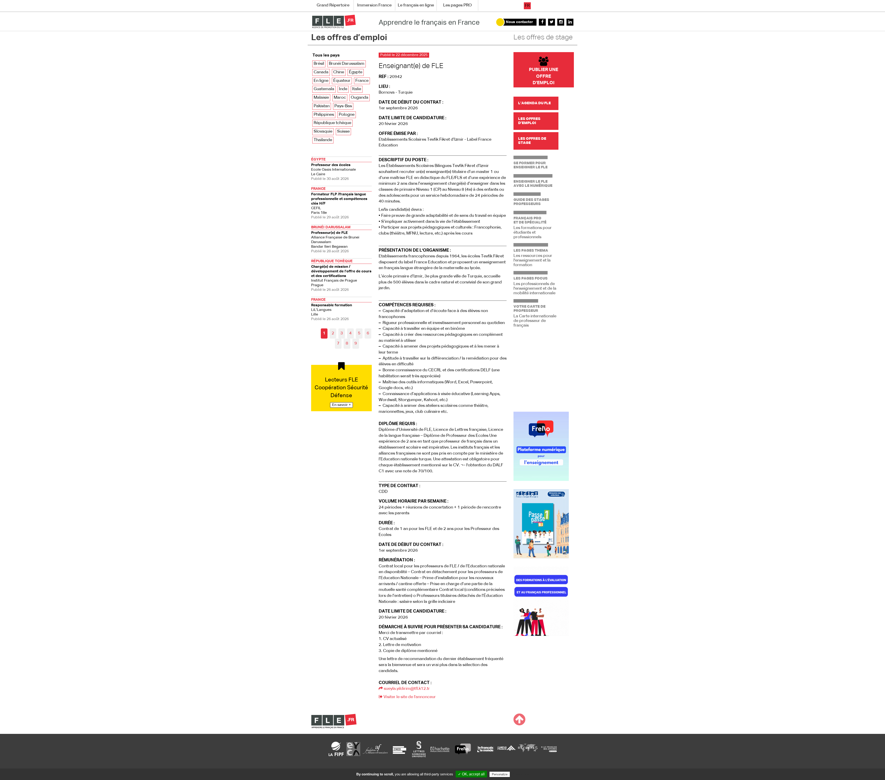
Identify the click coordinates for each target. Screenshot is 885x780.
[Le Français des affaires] (549, 749)
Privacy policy (522, 774)
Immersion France (374, 5)
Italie (356, 89)
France (362, 81)
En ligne (321, 81)
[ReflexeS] (528, 749)
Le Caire (333, 169)
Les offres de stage (543, 37)
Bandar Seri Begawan (335, 239)
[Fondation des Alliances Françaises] (375, 749)
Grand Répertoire (333, 5)
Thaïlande (323, 140)
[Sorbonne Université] (419, 749)
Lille (331, 309)
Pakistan (322, 106)
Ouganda (359, 97)
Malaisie (321, 97)
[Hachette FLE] (440, 749)
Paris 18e (339, 203)
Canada (321, 72)
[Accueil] (334, 21)
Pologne (346, 115)
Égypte (355, 72)
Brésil (319, 64)
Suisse (343, 131)
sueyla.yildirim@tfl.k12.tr (406, 689)
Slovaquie (323, 131)
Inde (343, 89)
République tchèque (332, 123)
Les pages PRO (457, 5)
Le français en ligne (416, 5)
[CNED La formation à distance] (399, 749)
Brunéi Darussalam (346, 64)
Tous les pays (326, 55)
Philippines (324, 115)
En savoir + (341, 405)
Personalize (499, 774)
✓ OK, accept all (471, 774)
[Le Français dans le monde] (485, 749)
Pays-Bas (343, 106)
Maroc (340, 97)
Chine (338, 72)
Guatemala (324, 89)
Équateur (342, 81)
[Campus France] (506, 749)
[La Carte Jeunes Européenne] (353, 749)
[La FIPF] (336, 749)
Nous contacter (519, 22)
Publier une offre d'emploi (543, 76)
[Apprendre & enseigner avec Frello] (462, 749)
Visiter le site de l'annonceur (409, 697)
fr (527, 6)
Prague (341, 275)
